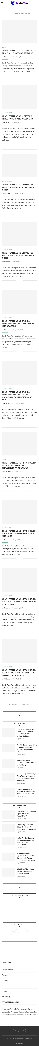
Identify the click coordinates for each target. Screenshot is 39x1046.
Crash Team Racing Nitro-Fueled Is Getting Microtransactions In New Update (19, 601)
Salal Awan (7, 122)
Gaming (5, 980)
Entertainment (7, 970)
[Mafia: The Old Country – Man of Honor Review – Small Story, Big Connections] (8, 841)
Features (5, 975)
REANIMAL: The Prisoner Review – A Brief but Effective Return (26, 871)
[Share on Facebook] (18, 76)
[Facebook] (12, 1030)
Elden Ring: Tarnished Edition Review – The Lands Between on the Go (26, 827)
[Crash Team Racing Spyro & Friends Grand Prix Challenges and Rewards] (19, 302)
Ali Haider (7, 57)
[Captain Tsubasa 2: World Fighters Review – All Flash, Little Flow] (8, 814)
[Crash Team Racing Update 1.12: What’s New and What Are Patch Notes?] (19, 165)
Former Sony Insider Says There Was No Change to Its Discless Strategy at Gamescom (26, 777)
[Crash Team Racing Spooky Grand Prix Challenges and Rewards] (19, 31)
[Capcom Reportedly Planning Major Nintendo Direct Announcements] (8, 792)
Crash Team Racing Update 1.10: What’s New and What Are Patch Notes (18, 255)
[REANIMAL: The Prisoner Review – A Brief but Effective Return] (8, 872)
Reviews (5, 991)
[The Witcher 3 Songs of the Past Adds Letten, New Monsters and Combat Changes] (8, 748)
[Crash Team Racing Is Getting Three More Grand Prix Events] (19, 97)
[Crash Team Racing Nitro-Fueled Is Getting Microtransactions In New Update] (19, 580)
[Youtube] (22, 1030)
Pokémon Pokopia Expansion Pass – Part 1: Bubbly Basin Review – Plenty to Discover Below (26, 857)
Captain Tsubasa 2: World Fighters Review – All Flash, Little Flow (26, 814)
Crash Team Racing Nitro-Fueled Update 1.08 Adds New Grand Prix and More (19, 533)
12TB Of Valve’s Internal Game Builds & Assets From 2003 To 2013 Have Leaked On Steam (26, 733)
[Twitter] (17, 1030)
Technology (6, 996)
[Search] (37, 3)
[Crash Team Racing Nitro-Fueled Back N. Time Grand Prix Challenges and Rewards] (19, 443)
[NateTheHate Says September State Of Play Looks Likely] (8, 763)
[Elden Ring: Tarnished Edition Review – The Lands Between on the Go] (8, 828)
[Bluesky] (26, 1030)
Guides (4, 986)
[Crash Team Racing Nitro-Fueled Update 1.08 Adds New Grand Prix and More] (19, 512)
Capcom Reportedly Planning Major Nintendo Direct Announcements (26, 791)
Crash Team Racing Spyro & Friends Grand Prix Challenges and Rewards (18, 323)
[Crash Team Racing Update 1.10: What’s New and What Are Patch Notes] (19, 233)
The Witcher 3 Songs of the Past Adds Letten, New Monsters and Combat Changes (27, 748)
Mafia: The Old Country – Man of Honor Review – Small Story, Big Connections (26, 841)
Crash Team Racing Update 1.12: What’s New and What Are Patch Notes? (18, 187)
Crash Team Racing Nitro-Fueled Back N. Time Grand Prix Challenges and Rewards (19, 465)
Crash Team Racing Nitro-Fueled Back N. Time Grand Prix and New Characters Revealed (19, 672)
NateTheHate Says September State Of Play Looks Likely (26, 763)
